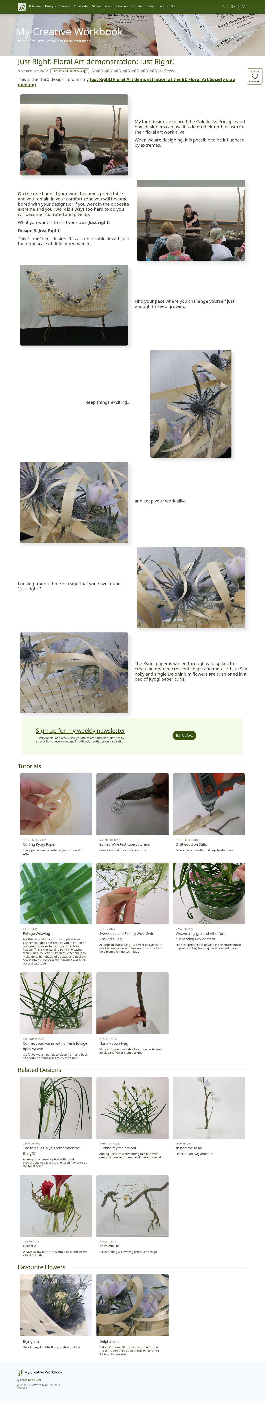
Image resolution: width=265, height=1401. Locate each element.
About (164, 6)
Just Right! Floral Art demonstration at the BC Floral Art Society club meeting (126, 81)
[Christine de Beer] (22, 7)
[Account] (233, 6)
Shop (174, 6)
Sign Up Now (184, 735)
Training (151, 6)
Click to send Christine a (67, 71)
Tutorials (65, 6)
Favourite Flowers (116, 6)
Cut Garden (81, 6)
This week (35, 6)
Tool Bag (137, 6)
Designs (50, 6)
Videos (96, 6)
